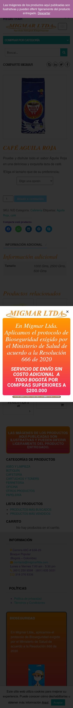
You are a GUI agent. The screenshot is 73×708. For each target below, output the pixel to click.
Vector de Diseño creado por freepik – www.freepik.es (36, 397)
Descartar (44, 13)
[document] (36, 354)
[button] (67, 311)
